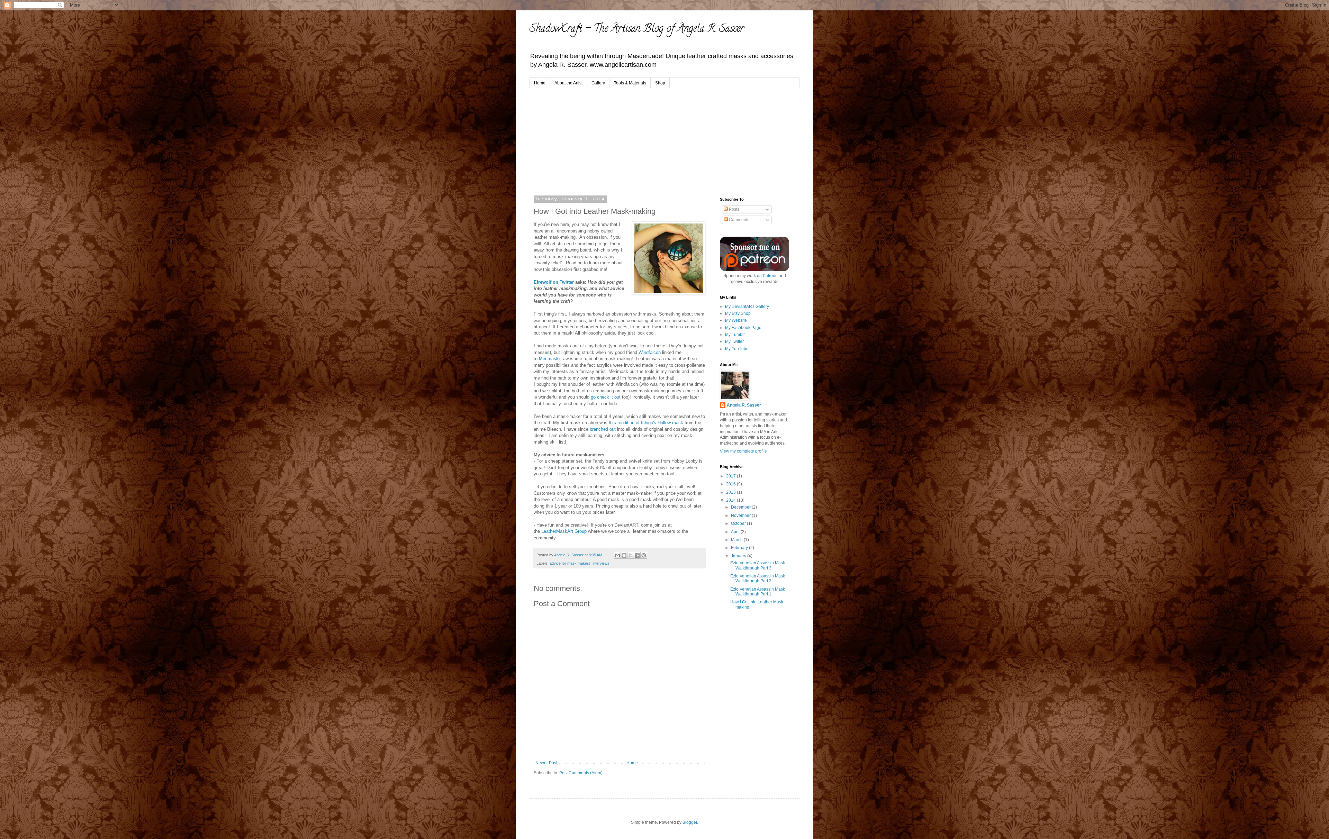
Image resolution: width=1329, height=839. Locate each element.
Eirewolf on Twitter (554, 282)
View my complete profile (743, 451)
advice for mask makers (570, 563)
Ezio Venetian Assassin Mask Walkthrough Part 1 (757, 591)
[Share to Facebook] (637, 555)
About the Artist (568, 83)
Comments (738, 219)
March (737, 539)
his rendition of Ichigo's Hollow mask (646, 422)
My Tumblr (735, 334)
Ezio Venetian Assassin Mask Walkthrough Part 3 (757, 565)
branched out (603, 429)
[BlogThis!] (624, 555)
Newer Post (546, 762)
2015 (731, 492)
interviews (601, 563)
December (741, 507)
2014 (731, 500)
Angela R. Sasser (744, 405)
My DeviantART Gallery (747, 306)
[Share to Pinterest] (643, 555)
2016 (731, 484)
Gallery (598, 83)
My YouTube (737, 348)
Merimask (549, 358)
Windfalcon (650, 352)
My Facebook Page (743, 327)
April (736, 531)
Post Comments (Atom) (581, 772)
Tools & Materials (630, 83)
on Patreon (767, 275)
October (739, 523)
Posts (733, 209)
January (739, 556)
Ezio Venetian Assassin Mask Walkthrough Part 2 (757, 578)
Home (539, 83)
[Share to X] (630, 555)
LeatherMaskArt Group (564, 531)
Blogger (689, 822)
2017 (731, 476)
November (741, 515)
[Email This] (617, 555)
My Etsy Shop (738, 313)
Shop (660, 83)
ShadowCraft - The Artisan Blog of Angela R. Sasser (637, 29)
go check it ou (605, 397)
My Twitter (734, 341)
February (740, 547)
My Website (736, 320)
